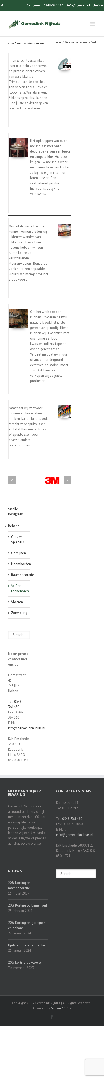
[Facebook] (2, 6)
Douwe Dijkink (61, 1008)
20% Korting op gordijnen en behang (27, 925)
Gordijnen (18, 553)
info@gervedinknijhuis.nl (85, 5)
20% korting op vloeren (25, 962)
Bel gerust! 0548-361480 (45, 5)
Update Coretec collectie (26, 945)
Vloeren (17, 602)
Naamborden (21, 564)
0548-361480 (72, 818)
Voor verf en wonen (76, 42)
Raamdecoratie (22, 575)
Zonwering (19, 613)
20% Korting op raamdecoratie (19, 885)
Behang (13, 526)
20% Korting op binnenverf (27, 905)
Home (57, 42)
